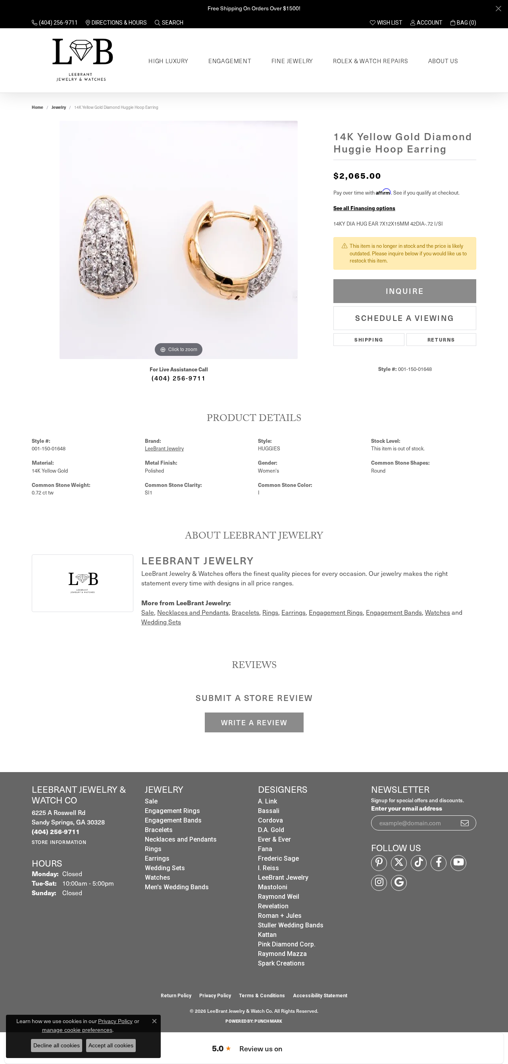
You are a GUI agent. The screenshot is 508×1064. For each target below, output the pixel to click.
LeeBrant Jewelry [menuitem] (283, 877)
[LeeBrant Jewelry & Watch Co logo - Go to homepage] (81, 61)
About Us (443, 61)
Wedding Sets (161, 622)
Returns (441, 339)
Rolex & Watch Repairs (370, 61)
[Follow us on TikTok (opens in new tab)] (419, 863)
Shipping (368, 339)
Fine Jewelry (292, 61)
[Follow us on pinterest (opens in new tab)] (379, 863)
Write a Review (254, 722)
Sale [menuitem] (151, 801)
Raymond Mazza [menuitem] (282, 954)
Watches (437, 612)
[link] (55, 23)
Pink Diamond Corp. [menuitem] (287, 944)
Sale (147, 612)
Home (37, 107)
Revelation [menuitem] (273, 906)
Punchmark (268, 1021)
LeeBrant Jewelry (164, 448)
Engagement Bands (394, 612)
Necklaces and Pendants (193, 612)
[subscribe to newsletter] (465, 823)
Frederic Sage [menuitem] (278, 858)
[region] (179, 240)
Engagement (230, 61)
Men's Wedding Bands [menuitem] (177, 887)
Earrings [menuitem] (157, 858)
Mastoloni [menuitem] (272, 887)
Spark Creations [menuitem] (281, 963)
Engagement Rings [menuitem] (172, 811)
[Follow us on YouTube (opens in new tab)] (458, 863)
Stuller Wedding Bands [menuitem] (290, 925)
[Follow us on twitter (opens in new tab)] (399, 863)
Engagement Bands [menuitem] (173, 820)
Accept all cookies (111, 1045)
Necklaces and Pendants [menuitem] (181, 839)
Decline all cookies (56, 1045)
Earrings (293, 612)
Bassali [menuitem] (268, 811)
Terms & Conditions (262, 995)
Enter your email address (406, 808)
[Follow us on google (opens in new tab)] (399, 883)
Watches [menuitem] (157, 877)
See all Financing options (364, 208)
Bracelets (245, 612)
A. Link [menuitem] (267, 801)
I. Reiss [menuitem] (268, 868)
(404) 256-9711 (179, 377)
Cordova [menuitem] (270, 820)
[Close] (498, 9)
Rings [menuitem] (153, 849)
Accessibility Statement (320, 995)
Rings (270, 612)
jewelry (59, 107)
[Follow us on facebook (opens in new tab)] (438, 863)
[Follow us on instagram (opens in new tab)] (379, 883)
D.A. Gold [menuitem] (271, 830)
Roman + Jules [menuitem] (280, 915)
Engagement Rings (336, 612)
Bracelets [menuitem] (159, 830)
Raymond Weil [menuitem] (278, 896)
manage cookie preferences (77, 1030)
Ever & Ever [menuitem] (274, 839)
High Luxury (168, 61)
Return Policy (176, 995)
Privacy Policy (215, 995)
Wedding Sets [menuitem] (165, 868)
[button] (169, 23)
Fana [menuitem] (265, 849)
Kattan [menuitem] (267, 934)
